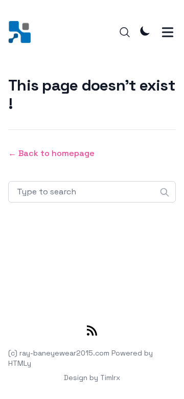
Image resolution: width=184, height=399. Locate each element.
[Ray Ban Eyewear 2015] (22, 31)
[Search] (125, 32)
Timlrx (110, 377)
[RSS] (92, 332)
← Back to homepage (51, 153)
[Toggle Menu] (167, 32)
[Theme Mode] (145, 31)
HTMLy (19, 363)
